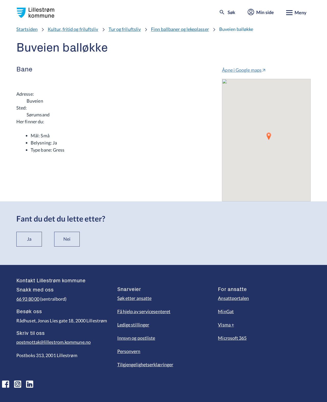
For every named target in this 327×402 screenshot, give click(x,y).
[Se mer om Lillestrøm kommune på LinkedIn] (29, 384)
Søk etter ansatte (134, 298)
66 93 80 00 (27, 299)
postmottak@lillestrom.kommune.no (53, 342)
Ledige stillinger (133, 324)
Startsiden (27, 29)
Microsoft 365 (232, 338)
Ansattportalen (233, 298)
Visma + (226, 324)
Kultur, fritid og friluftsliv (73, 29)
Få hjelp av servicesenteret (143, 311)
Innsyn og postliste (136, 338)
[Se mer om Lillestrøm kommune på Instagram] (17, 384)
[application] (266, 140)
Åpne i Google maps (242, 70)
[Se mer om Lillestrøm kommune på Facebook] (5, 384)
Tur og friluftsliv (125, 29)
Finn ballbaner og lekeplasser (180, 29)
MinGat (226, 311)
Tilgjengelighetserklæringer (145, 364)
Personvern (129, 351)
